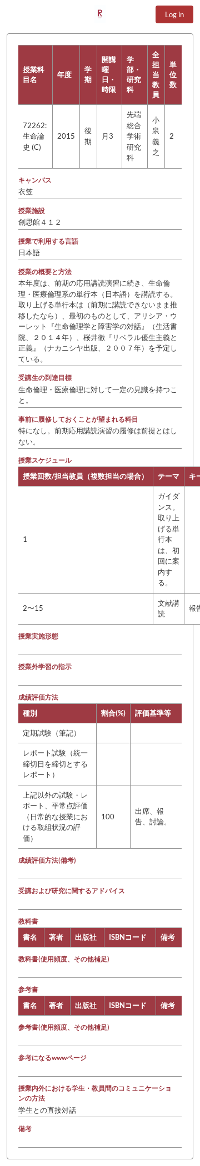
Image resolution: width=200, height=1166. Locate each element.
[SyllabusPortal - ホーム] (100, 14)
